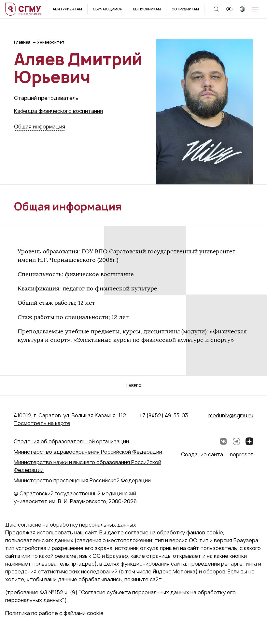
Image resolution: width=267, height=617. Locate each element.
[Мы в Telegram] (236, 441)
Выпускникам (147, 9)
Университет (50, 42)
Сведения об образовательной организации (71, 441)
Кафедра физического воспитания (58, 110)
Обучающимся (107, 9)
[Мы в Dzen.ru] (249, 441)
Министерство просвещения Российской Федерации (82, 480)
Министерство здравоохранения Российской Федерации (88, 451)
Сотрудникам (185, 9)
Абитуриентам (67, 9)
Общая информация (39, 126)
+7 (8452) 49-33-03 (163, 415)
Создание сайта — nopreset (217, 454)
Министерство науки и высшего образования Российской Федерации (87, 466)
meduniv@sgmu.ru (230, 415)
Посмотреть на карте (42, 423)
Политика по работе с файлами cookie (54, 613)
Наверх (133, 385)
